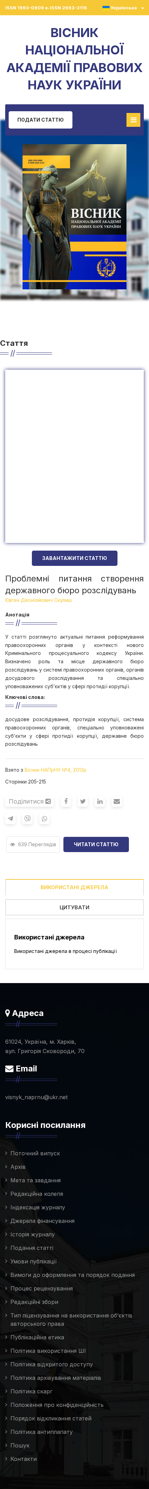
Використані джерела (74, 887)
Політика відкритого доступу (51, 1364)
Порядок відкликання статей (50, 1418)
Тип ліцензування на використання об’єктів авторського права (71, 1319)
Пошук (19, 1445)
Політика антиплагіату (41, 1431)
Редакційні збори (34, 1301)
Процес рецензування (41, 1288)
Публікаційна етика (37, 1337)
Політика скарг (31, 1391)
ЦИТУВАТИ (74, 907)
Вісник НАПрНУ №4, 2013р (56, 770)
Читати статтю (96, 844)
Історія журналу (32, 1234)
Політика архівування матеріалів (55, 1377)
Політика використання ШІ (48, 1350)
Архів (18, 1166)
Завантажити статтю (74, 558)
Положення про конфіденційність (57, 1404)
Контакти (23, 1458)
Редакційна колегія (36, 1193)
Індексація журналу (37, 1207)
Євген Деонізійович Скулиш (38, 600)
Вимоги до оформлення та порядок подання (72, 1274)
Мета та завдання (35, 1180)
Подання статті (31, 1247)
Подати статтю (40, 120)
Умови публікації (33, 1261)
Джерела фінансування (42, 1220)
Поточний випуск (35, 1153)
